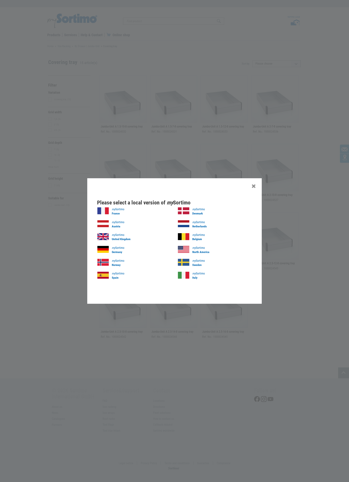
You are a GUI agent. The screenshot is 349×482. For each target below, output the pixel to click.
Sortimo (118, 211)
